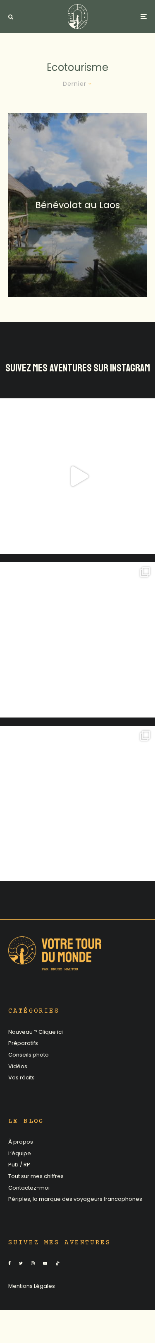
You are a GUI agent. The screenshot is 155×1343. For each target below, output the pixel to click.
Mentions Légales (31, 1286)
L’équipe (19, 1153)
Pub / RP (19, 1164)
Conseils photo (28, 1055)
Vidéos (17, 1066)
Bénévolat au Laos (77, 205)
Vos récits (21, 1077)
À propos (20, 1142)
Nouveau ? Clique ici (35, 1032)
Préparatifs (23, 1043)
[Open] (77, 476)
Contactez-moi (29, 1188)
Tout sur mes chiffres (36, 1176)
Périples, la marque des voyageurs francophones (75, 1199)
